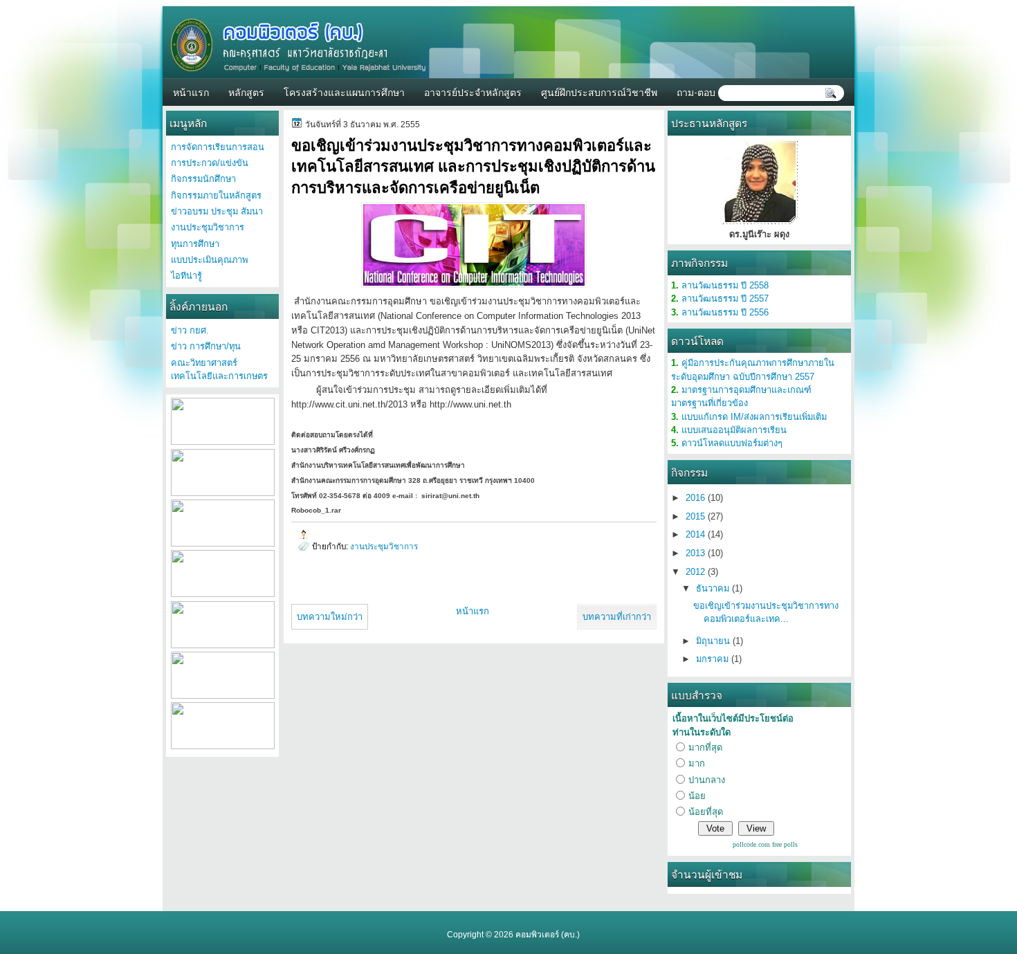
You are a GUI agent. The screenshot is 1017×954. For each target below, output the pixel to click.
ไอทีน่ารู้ (186, 275)
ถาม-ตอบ (696, 91)
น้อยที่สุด (705, 812)
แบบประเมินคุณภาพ (209, 260)
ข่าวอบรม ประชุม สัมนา (217, 211)
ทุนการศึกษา (195, 244)
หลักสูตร (246, 91)
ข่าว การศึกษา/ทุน (206, 346)
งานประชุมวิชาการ (384, 546)
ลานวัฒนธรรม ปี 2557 (725, 298)
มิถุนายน (714, 641)
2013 (697, 553)
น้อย (697, 796)
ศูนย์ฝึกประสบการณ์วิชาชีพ (599, 91)
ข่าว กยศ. (190, 330)
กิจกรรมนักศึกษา (203, 179)
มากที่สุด (705, 747)
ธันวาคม (714, 588)
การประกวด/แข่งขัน (209, 163)
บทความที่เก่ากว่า (617, 617)
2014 (697, 534)
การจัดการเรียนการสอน (217, 147)
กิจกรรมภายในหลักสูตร (216, 195)
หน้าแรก (191, 91)
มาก (696, 763)
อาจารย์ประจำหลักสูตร (473, 91)
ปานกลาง (706, 780)
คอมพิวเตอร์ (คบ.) (547, 934)
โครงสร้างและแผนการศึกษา (344, 91)
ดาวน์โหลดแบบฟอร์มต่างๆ (731, 443)
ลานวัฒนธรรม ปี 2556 (725, 312)
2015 (697, 516)
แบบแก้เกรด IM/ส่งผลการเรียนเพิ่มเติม (754, 417)
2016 (697, 498)
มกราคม (713, 659)
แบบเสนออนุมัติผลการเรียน (734, 430)
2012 (697, 572)
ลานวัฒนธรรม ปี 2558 (725, 285)
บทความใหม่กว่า (330, 617)
